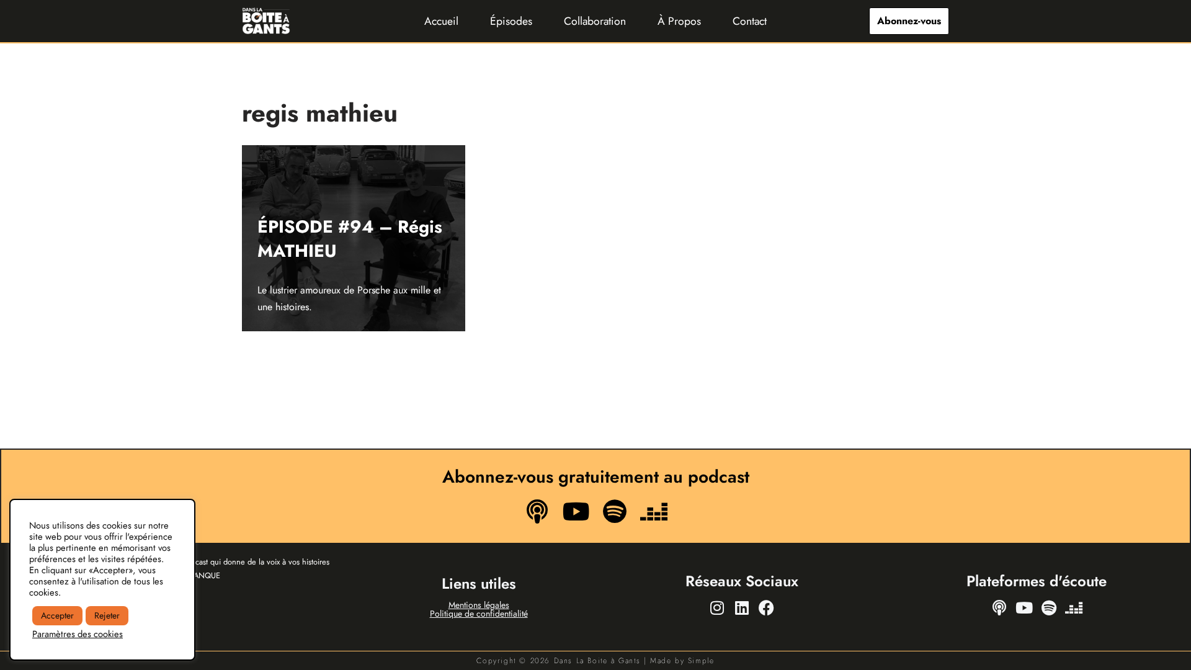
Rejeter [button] (107, 615)
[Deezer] (653, 511)
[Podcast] (537, 511)
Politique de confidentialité (479, 613)
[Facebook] (766, 607)
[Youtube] (576, 511)
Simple (701, 660)
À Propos (679, 21)
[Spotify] (615, 511)
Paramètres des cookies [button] (77, 634)
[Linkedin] (741, 607)
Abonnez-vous (909, 21)
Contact (750, 21)
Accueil (441, 21)
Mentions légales (478, 605)
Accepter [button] (57, 615)
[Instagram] (717, 607)
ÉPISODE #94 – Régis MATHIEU (349, 239)
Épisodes (511, 21)
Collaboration (595, 21)
